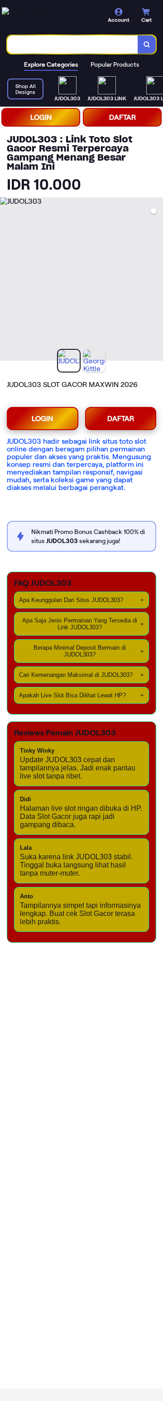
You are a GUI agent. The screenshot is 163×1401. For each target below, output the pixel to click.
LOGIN (41, 117)
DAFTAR (122, 117)
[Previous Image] (7, 280)
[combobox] (72, 44)
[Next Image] (156, 280)
